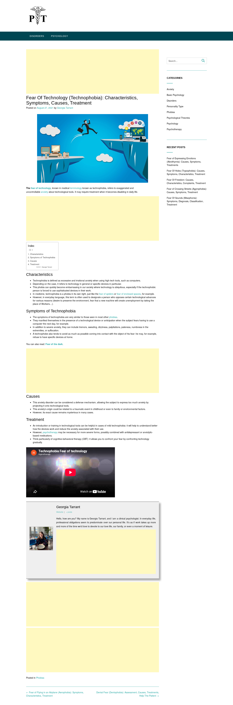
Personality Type (175, 106)
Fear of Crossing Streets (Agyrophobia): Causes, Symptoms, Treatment (187, 190)
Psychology (59, 36)
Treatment (34, 264)
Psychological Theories (178, 117)
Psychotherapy (174, 129)
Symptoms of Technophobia (42, 257)
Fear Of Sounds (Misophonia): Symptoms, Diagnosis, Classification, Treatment (185, 201)
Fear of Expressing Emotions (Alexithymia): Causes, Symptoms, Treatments (184, 162)
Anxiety (170, 89)
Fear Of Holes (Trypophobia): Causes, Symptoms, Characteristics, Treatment (186, 172)
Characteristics (36, 254)
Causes (33, 260)
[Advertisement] (92, 71)
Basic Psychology (175, 94)
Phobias (40, 677)
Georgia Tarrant (65, 107)
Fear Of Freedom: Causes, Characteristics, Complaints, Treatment (186, 181)
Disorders (37, 36)
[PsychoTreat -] (37, 16)
